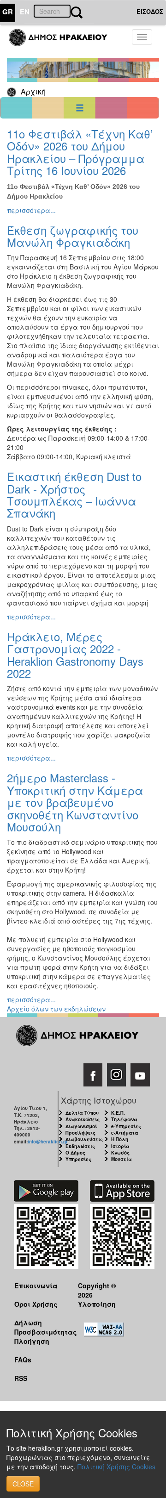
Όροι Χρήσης (36, 1304)
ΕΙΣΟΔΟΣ (149, 11)
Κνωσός (120, 1152)
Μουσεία (121, 1159)
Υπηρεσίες (78, 1159)
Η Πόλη (119, 1139)
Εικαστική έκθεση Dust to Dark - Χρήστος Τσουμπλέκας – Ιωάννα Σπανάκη (74, 494)
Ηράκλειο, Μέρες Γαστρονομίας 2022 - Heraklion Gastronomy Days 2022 (75, 654)
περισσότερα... (31, 210)
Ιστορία (120, 1146)
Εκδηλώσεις (80, 1146)
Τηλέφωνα (124, 1119)
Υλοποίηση (97, 1304)
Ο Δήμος (75, 1152)
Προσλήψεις (80, 1133)
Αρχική (33, 91)
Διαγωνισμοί (81, 1126)
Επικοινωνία (36, 1285)
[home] (63, 41)
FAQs (22, 1359)
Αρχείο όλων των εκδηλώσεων (56, 1008)
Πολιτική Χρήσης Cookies (116, 1466)
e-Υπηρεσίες (126, 1126)
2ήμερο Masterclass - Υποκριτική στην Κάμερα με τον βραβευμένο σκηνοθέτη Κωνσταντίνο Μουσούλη (75, 802)
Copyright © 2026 (97, 1290)
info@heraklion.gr (48, 1141)
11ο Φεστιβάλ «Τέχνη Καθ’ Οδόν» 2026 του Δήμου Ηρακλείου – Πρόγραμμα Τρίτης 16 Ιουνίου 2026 (80, 151)
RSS (20, 1378)
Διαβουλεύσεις (84, 1139)
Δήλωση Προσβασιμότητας (39, 1327)
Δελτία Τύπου (82, 1113)
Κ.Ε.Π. (118, 1113)
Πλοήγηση (31, 1341)
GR (7, 11)
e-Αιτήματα (124, 1133)
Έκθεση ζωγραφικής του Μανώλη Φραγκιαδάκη (72, 236)
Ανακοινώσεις (82, 1119)
